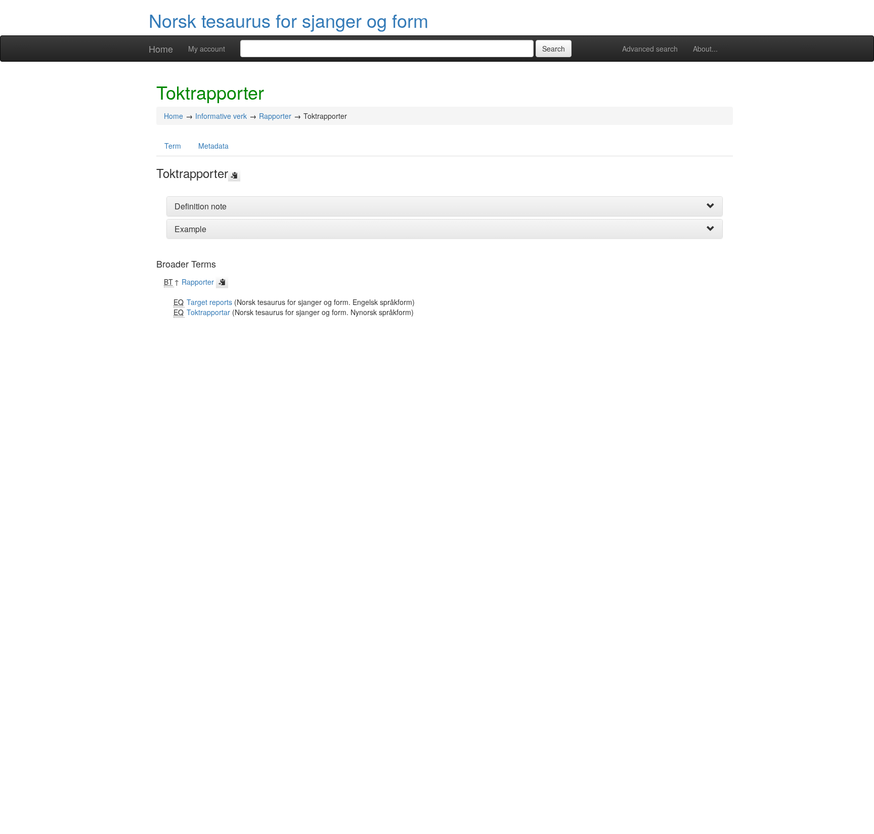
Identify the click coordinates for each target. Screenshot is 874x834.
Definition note (200, 206)
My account (206, 48)
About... (705, 48)
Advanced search (650, 48)
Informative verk (221, 116)
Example (190, 229)
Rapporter (275, 116)
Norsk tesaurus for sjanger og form (288, 20)
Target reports (209, 302)
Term (172, 146)
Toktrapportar (208, 312)
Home (161, 48)
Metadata (213, 146)
